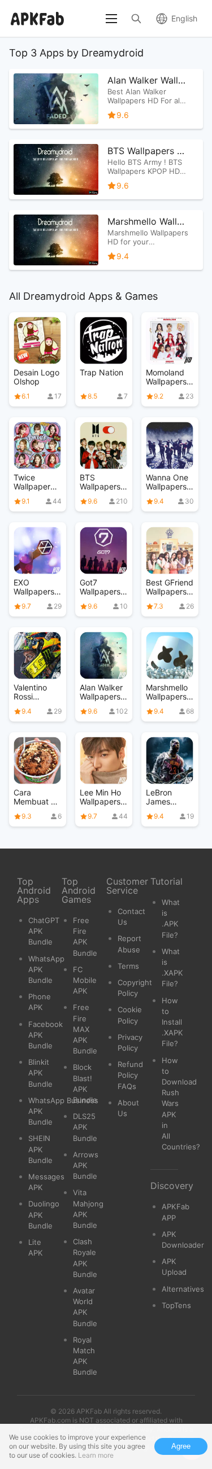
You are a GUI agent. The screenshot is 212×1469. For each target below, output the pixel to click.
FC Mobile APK (85, 980)
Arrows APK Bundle (85, 1165)
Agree (181, 1446)
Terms (128, 965)
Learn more (96, 1455)
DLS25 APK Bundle (85, 1127)
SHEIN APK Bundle (40, 1149)
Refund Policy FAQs (130, 1075)
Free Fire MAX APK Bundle (85, 1029)
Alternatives (183, 1288)
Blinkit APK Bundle (40, 1072)
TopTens (176, 1305)
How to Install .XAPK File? (172, 1022)
